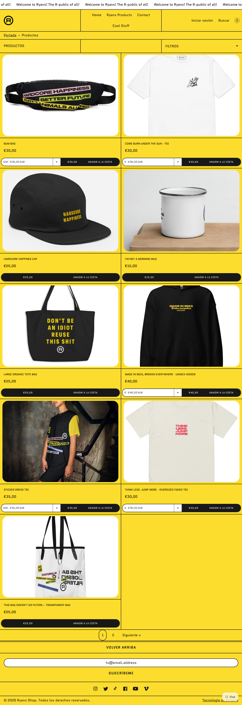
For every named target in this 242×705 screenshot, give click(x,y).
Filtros (172, 46)
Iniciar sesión (202, 20)
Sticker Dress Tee (16, 490)
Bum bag (10, 143)
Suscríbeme (121, 673)
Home (96, 15)
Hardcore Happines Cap (20, 259)
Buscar (224, 20)
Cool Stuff (120, 25)
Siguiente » (131, 635)
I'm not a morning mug (141, 259)
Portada (10, 35)
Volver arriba (121, 647)
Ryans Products (119, 15)
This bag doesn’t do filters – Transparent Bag (37, 605)
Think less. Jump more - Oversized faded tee (156, 490)
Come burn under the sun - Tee (147, 143)
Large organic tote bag (20, 374)
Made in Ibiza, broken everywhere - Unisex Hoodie (160, 374)
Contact (143, 15)
